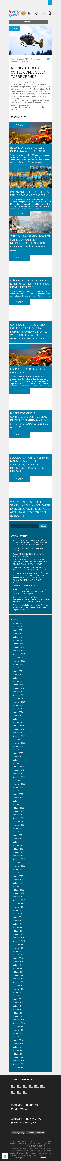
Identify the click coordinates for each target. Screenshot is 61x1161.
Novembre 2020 (19, 859)
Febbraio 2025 (18, 685)
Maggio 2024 (18, 716)
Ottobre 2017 (18, 985)
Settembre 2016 (18, 1030)
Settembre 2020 (19, 866)
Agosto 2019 (17, 910)
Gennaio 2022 (18, 811)
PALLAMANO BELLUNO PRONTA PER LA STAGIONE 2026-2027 (28, 555)
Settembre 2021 (18, 825)
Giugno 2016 (18, 1040)
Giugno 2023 (18, 753)
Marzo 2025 (17, 681)
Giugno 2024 (18, 712)
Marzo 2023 (17, 763)
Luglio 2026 (17, 627)
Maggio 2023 (18, 757)
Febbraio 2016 (18, 1054)
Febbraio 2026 (18, 644)
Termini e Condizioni (36, 1133)
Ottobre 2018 (18, 944)
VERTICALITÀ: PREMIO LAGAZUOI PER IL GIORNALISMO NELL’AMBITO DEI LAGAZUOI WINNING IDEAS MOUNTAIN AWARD (30, 243)
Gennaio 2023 (18, 770)
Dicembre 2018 (18, 938)
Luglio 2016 (17, 1037)
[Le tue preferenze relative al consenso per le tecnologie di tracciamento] (5, 1156)
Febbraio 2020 (18, 890)
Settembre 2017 (18, 989)
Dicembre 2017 (18, 979)
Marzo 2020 (17, 886)
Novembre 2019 (19, 900)
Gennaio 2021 (18, 852)
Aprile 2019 (17, 924)
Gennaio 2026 (18, 647)
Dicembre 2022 (18, 774)
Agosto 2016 (17, 1033)
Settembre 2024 (19, 702)
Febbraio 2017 (18, 1013)
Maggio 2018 (18, 962)
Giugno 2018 (18, 958)
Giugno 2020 (18, 876)
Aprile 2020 (17, 883)
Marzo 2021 (17, 845)
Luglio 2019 (17, 914)
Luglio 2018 (17, 955)
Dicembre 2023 (18, 733)
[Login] (50, 2)
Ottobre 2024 (18, 698)
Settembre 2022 (19, 784)
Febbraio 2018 (18, 972)
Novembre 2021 (19, 818)
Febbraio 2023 (18, 767)
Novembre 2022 (19, 777)
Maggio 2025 (18, 675)
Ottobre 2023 (18, 739)
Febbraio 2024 (18, 726)
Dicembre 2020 (19, 856)
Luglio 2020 (17, 873)
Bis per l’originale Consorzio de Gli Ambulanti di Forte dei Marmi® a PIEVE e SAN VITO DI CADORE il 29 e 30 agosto (30, 420)
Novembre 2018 (19, 941)
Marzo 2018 (17, 968)
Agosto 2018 (18, 951)
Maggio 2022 (18, 798)
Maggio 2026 (18, 634)
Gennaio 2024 (18, 729)
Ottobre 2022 (18, 780)
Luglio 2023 (17, 750)
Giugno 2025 (18, 671)
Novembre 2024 (19, 695)
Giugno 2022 (18, 794)
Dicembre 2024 (18, 692)
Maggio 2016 (18, 1044)
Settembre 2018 (19, 948)
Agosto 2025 (18, 664)
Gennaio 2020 (18, 893)
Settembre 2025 (19, 661)
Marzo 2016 (17, 1050)
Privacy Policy (18, 1133)
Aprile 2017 (17, 1006)
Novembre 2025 (19, 654)
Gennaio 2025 (18, 688)
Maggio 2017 (18, 1003)
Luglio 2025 (17, 668)
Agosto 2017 (17, 992)
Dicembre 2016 (18, 1020)
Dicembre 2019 (18, 897)
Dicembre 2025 (18, 651)
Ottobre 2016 (18, 1026)
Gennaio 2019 (18, 934)
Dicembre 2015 (18, 1061)
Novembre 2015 (19, 1064)
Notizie (25, 61)
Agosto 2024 (18, 705)
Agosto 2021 (17, 828)
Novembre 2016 (19, 1023)
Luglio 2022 (17, 791)
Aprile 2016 (17, 1047)
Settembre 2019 (18, 907)
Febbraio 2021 (18, 849)
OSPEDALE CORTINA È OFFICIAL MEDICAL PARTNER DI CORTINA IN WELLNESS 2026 (29, 284)
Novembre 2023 (19, 736)
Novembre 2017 (18, 982)
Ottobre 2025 (18, 657)
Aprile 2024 (17, 719)
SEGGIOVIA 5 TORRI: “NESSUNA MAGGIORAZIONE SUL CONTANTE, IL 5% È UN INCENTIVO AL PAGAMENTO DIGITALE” (29, 464)
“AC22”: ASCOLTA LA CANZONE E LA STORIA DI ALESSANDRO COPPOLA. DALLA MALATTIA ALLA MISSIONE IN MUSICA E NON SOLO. (31, 542)
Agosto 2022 (18, 787)
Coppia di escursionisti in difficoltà (26, 586)
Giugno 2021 (18, 835)
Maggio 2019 (18, 921)
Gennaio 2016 (18, 1057)
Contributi (42, 1157)
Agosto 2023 (18, 746)
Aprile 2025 (17, 678)
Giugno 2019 (18, 917)
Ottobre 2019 (18, 903)
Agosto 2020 (18, 869)
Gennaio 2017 (18, 1016)
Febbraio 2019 (18, 931)
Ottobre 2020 (18, 862)
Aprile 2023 (17, 760)
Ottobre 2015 (18, 1067)
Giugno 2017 (17, 999)
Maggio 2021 (18, 839)
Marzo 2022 (17, 804)
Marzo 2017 (17, 1009)
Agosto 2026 (18, 623)
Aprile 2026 (17, 637)
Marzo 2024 (17, 722)
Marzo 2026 (17, 640)
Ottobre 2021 (18, 821)
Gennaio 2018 (18, 975)
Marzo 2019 (17, 927)
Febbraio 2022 (18, 808)
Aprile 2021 (17, 842)
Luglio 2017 (17, 996)
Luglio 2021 (17, 832)
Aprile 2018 (17, 965)
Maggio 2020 (18, 880)
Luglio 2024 (17, 709)
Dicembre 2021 (18, 815)
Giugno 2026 (18, 630)
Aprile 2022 (17, 801)
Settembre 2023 (19, 743)
